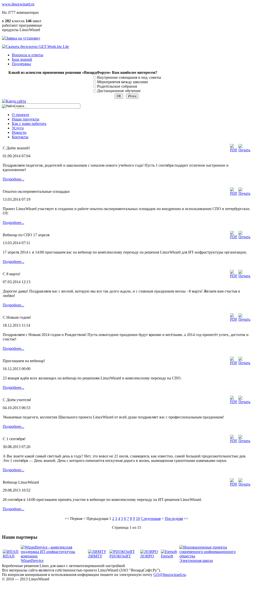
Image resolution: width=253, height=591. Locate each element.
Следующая (151, 518)
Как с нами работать (29, 123)
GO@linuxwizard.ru (169, 574)
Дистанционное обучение (119, 91)
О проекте (20, 115)
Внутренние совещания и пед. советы (129, 77)
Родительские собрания (117, 86)
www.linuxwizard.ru (18, 4)
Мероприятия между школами (122, 82)
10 (138, 518)
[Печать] (244, 150)
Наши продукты (25, 119)
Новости (19, 132)
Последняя (174, 518)
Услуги (18, 128)
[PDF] (233, 150)
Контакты (20, 137)
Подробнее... (13, 179)
